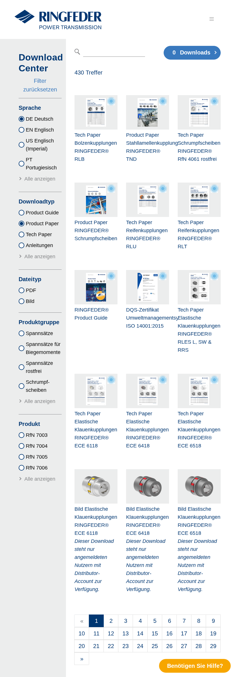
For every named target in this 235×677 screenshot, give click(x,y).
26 (169, 646)
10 (82, 633)
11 (96, 633)
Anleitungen (39, 245)
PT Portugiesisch (41, 164)
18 (198, 633)
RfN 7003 (37, 435)
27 (184, 646)
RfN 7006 (37, 468)
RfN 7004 (37, 446)
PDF (31, 290)
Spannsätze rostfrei (39, 367)
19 (213, 633)
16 (169, 633)
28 (198, 646)
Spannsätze (39, 333)
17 (184, 633)
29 (213, 646)
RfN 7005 (37, 457)
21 (96, 646)
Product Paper (42, 223)
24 (140, 646)
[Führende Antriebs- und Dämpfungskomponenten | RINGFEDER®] (57, 19)
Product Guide (42, 213)
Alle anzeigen (39, 179)
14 (140, 633)
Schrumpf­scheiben (38, 386)
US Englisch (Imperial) (40, 145)
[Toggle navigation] (211, 18)
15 (155, 633)
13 (125, 633)
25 (155, 646)
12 (111, 633)
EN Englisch (40, 130)
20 (82, 646)
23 (125, 646)
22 (111, 646)
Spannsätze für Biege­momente (43, 348)
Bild (30, 301)
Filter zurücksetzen (40, 85)
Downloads (191, 52)
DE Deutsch (39, 119)
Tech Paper (39, 234)
